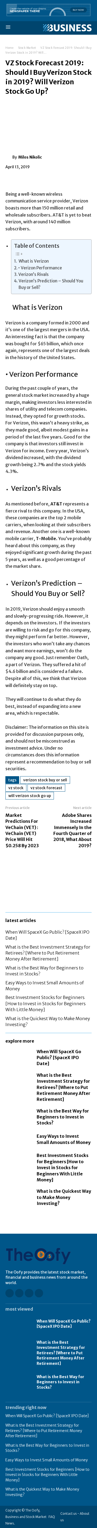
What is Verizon (33, 261)
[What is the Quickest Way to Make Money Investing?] (18, 1196)
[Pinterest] (35, 179)
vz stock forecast (46, 787)
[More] (60, 179)
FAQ (51, 1517)
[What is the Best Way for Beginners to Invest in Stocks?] (18, 1116)
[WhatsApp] (48, 179)
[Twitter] (23, 179)
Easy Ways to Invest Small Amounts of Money (46, 1460)
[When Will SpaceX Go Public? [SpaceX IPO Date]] (18, 1056)
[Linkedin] (29, 1293)
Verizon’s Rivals (33, 274)
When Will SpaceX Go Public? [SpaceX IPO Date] (59, 1057)
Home (9, 48)
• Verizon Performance (40, 267)
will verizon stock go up (29, 795)
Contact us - (69, 1513)
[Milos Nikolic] (8, 157)
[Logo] (67, 27)
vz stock (15, 787)
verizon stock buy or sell (45, 780)
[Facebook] (10, 179)
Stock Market (27, 48)
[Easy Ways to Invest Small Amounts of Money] (18, 1139)
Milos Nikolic (30, 157)
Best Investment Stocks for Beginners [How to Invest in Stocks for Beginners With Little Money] (45, 1003)
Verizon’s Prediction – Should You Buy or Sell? (51, 284)
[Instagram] (19, 1293)
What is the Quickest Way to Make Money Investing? (64, 1197)
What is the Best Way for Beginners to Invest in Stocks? (63, 1117)
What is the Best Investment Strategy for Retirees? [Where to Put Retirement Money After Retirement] (47, 953)
